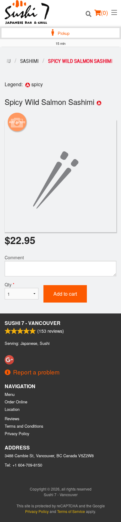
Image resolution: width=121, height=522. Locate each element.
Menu (10, 394)
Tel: (23, 465)
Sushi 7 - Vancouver (32, 323)
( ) (104, 12)
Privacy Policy (17, 433)
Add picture (17, 122)
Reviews (12, 418)
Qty (9, 284)
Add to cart (65, 293)
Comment (14, 257)
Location (12, 409)
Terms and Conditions (24, 426)
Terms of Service (71, 511)
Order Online (16, 402)
